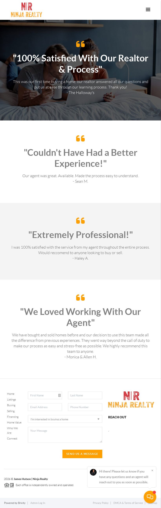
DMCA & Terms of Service (128, 503)
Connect (12, 438)
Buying (11, 405)
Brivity (22, 503)
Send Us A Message (82, 453)
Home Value (14, 422)
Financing (12, 416)
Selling (11, 411)
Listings (11, 399)
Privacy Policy (101, 503)
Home (10, 393)
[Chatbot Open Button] (150, 497)
